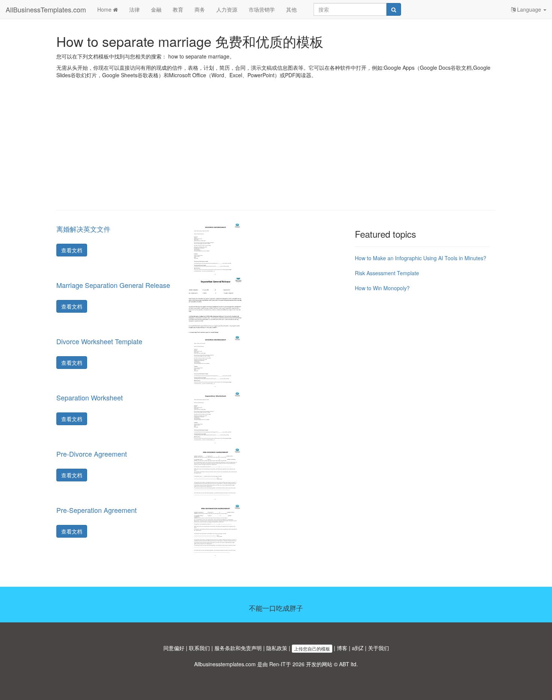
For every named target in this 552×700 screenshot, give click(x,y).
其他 (291, 9)
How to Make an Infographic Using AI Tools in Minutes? (420, 258)
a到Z (357, 648)
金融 (156, 9)
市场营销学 (262, 9)
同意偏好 (173, 648)
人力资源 (226, 9)
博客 (342, 648)
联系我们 (199, 648)
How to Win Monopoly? (382, 288)
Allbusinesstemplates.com (225, 664)
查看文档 (71, 250)
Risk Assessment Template (387, 273)
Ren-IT (277, 664)
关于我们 (378, 648)
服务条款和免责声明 (238, 648)
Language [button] (529, 9)
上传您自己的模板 (312, 648)
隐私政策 (276, 648)
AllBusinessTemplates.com (46, 9)
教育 (178, 9)
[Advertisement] (276, 149)
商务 (200, 9)
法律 (134, 9)
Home (105, 9)
